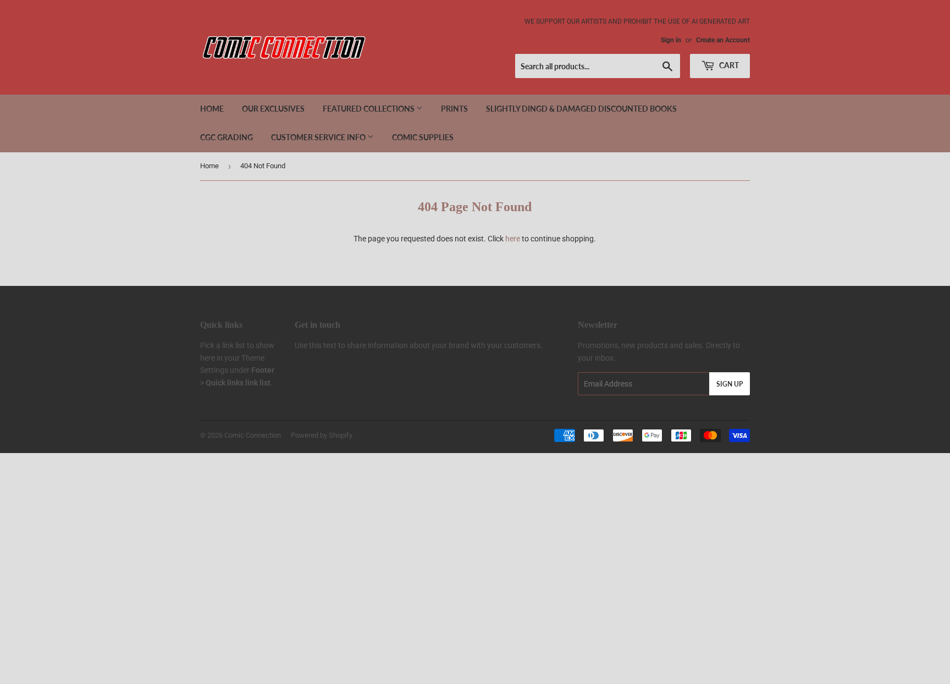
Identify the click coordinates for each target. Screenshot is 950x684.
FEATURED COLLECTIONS (369, 108)
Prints (454, 108)
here (512, 238)
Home (212, 108)
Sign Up (729, 384)
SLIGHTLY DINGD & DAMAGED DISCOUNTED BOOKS (581, 108)
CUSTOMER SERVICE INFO (319, 137)
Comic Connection (252, 435)
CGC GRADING (226, 137)
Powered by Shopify (321, 435)
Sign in (671, 40)
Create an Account (723, 40)
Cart (728, 65)
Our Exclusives (273, 108)
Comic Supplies (423, 137)
